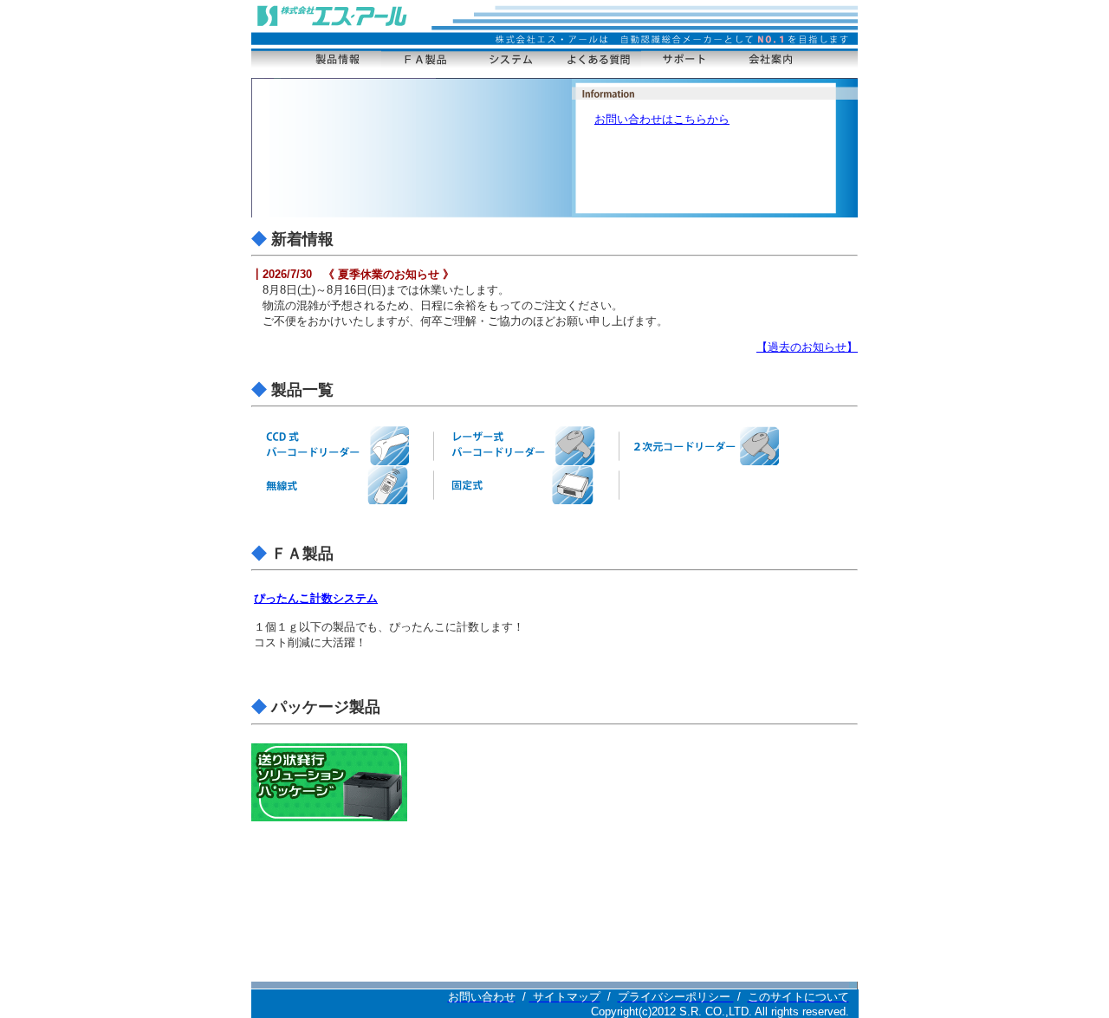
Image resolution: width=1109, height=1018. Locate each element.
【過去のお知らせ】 (807, 346)
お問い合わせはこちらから (662, 119)
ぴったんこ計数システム (316, 598)
